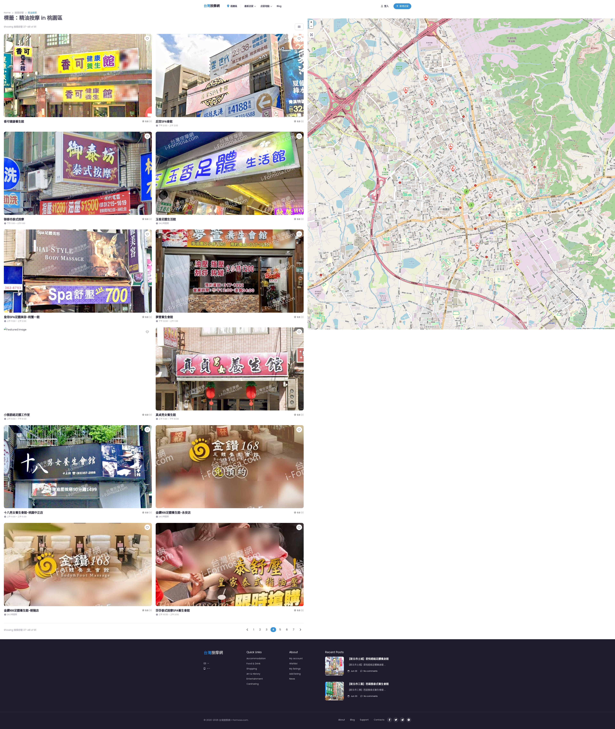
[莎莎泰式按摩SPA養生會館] (432, 102)
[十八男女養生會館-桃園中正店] (451, 147)
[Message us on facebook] (408, 719)
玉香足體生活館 (166, 219)
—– (208, 668)
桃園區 (233, 6)
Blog (279, 6)
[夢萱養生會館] (426, 77)
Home (7, 12)
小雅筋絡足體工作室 (17, 415)
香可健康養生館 (14, 122)
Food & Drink (253, 663)
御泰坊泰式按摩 (14, 219)
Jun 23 (354, 671)
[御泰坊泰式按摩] (406, 90)
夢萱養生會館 (164, 317)
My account (296, 658)
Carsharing (252, 683)
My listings (295, 668)
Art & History (253, 673)
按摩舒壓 (19, 12)
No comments (370, 671)
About (341, 719)
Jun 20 (354, 696)
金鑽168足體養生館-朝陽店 (21, 611)
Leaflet (578, 328)
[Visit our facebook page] (389, 719)
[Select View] (299, 27)
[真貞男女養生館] (477, 246)
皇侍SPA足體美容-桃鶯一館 (22, 317)
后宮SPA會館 (164, 122)
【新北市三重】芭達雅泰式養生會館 (368, 684)
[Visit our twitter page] (395, 719)
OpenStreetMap (598, 328)
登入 (386, 6)
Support (364, 719)
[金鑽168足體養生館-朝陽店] (490, 195)
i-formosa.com (239, 720)
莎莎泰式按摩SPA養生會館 (173, 611)
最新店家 (248, 6)
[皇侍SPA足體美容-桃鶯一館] (517, 263)
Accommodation (256, 658)
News (292, 678)
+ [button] (311, 22)
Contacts (379, 719)
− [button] (311, 26)
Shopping (251, 668)
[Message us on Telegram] (402, 719)
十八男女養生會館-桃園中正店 (23, 513)
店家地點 (265, 6)
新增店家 (404, 6)
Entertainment (254, 678)
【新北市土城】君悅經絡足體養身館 (368, 659)
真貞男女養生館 (166, 415)
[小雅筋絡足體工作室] (453, 168)
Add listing (295, 673)
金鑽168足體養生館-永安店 (173, 513)
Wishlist (293, 663)
